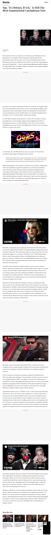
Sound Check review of (16, 247)
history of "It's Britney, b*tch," (37, 55)
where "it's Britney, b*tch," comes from (28, 480)
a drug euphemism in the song (23, 381)
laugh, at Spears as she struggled (26, 121)
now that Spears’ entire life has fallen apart (27, 178)
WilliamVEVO (50, 38)
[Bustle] (6, 2)
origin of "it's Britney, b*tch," (20, 154)
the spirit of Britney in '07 (40, 108)
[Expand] (44, 522)
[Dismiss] (49, 522)
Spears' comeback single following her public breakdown (33, 64)
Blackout (24, 247)
